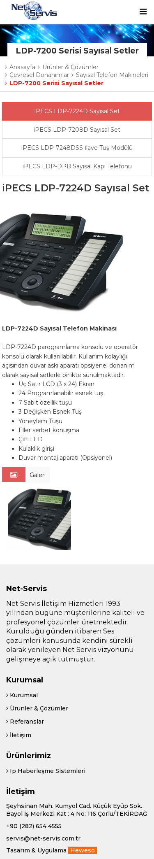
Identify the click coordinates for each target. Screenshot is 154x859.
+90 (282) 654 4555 (34, 826)
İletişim (19, 735)
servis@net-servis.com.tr (43, 838)
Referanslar (26, 721)
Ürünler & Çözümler (38, 708)
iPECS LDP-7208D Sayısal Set (77, 129)
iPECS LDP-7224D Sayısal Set (77, 111)
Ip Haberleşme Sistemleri (46, 771)
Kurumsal (23, 695)
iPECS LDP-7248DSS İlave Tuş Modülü (77, 147)
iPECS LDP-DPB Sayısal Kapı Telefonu (77, 166)
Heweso (82, 850)
